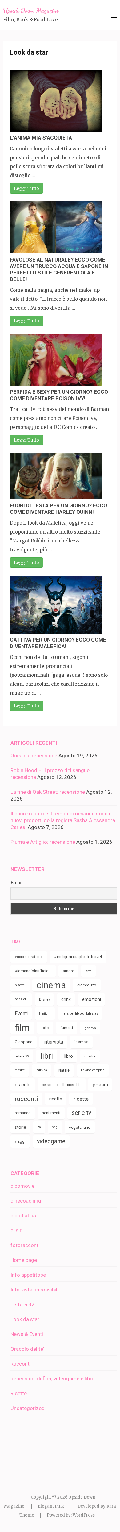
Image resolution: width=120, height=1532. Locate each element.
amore (68, 971)
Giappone (23, 1042)
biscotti (20, 985)
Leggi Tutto (26, 188)
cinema (51, 985)
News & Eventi (26, 1334)
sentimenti (51, 1113)
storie (20, 1127)
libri (46, 1056)
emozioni (91, 999)
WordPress (84, 1515)
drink (66, 999)
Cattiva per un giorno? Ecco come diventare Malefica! (58, 643)
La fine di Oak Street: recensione (47, 792)
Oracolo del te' (27, 1349)
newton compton (92, 1070)
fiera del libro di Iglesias (80, 1013)
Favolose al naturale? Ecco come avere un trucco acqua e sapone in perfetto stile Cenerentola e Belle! (59, 269)
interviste (81, 1042)
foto (45, 1027)
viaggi (20, 1141)
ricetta (55, 1099)
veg (55, 1127)
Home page (23, 1260)
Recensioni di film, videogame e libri (51, 1378)
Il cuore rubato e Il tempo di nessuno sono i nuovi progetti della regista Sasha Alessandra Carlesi (62, 820)
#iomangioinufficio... (33, 971)
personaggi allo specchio (61, 1084)
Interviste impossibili (34, 1290)
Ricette (18, 1393)
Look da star (24, 1319)
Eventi (21, 1013)
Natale (64, 1070)
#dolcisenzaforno (28, 957)
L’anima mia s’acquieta (41, 138)
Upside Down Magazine (30, 10)
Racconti (20, 1364)
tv (39, 1127)
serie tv (81, 1112)
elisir (16, 1230)
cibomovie (22, 1186)
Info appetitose (28, 1275)
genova (90, 1028)
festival (44, 1013)
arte (88, 971)
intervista (53, 1042)
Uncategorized (27, 1408)
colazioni (21, 999)
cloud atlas (23, 1215)
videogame (51, 1141)
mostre (20, 1070)
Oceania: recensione (33, 755)
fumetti (66, 1027)
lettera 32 (22, 1056)
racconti (26, 1099)
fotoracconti (25, 1245)
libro (68, 1056)
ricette (81, 1099)
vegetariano (79, 1127)
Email (16, 882)
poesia (100, 1085)
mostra (89, 1056)
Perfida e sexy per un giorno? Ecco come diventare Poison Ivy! (59, 395)
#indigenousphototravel (78, 957)
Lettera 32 (22, 1304)
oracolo (22, 1084)
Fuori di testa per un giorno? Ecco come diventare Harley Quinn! (58, 508)
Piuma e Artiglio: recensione (42, 842)
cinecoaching (25, 1201)
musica (41, 1070)
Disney (44, 999)
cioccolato (86, 985)
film (22, 1028)
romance (22, 1113)
